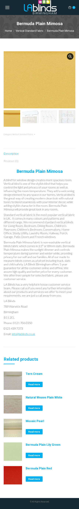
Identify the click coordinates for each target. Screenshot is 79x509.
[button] (70, 56)
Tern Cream (34, 374)
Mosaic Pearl (35, 421)
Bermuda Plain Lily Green (43, 444)
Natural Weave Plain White (44, 397)
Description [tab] (11, 153)
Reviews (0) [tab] (11, 161)
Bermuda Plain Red (39, 468)
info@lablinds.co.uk (23, 334)
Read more (34, 384)
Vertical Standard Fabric (22, 134)
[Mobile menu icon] (7, 7)
